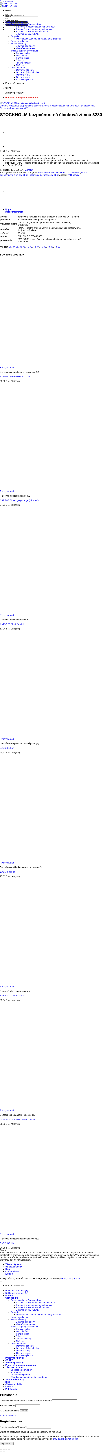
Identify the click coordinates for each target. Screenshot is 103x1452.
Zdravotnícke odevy (25, 46)
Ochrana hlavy (23, 75)
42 (31, 247)
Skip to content (7, 1)
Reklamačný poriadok (21, 1375)
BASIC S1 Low (7, 748)
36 (10, 247)
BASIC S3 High (7, 872)
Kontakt (9, 1274)
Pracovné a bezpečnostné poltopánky (34, 29)
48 (55, 247)
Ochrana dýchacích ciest (27, 72)
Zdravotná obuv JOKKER (28, 34)
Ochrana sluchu (23, 77)
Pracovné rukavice (19, 41)
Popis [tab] (8, 209)
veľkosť (4, 170)
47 (45, 247)
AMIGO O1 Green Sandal (12, 996)
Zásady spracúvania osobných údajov (29, 1377)
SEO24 (76, 1278)
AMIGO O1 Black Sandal (12, 624)
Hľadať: (9, 1285)
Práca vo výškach (24, 79)
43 (34, 247)
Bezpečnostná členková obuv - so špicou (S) (59, 172)
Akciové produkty (14, 93)
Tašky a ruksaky (23, 63)
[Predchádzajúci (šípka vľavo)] (1, 1451)
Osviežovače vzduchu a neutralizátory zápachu (38, 39)
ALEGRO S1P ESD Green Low (15, 376)
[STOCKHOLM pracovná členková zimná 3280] (12, 146)
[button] (8, 10)
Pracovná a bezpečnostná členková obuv (35, 27)
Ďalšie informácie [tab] (14, 212)
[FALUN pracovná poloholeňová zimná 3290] (12, 133)
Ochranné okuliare (25, 70)
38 (17, 247)
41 (27, 247)
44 (38, 247)
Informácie (16, 1372)
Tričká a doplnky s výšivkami (24, 51)
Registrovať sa (6, 1444)
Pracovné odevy (18, 43)
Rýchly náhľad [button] (7, 367)
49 (48, 247)
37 (13, 247)
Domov (9, 16)
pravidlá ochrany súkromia (65, 1439)
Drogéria (15, 36)
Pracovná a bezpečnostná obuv (26, 24)
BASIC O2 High (7, 1243)
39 (20, 247)
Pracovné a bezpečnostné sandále (32, 31)
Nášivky (20, 65)
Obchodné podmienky (21, 1370)
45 (41, 247)
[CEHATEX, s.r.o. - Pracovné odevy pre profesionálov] (9, 4)
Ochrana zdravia (18, 67)
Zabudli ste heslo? (9, 1415)
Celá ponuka (11, 21)
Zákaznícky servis (13, 1264)
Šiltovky (20, 60)
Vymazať (29, 170)
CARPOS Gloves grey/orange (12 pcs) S (19, 500)
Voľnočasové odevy (25, 48)
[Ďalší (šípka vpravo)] (4, 1451)
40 (24, 247)
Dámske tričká (23, 53)
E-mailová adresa (13, 1427)
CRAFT (9, 88)
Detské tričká (22, 55)
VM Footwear (73, 175)
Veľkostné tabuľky (13, 1267)
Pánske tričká (22, 58)
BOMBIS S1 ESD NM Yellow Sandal (17, 1119)
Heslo (7, 1406)
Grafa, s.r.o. (66, 1278)
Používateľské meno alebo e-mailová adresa (26, 1401)
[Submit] (6, 18)
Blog (7, 1269)
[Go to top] (1, 1281)
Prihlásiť (24, 1411)
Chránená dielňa (13, 1271)
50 (59, 247)
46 (52, 247)
